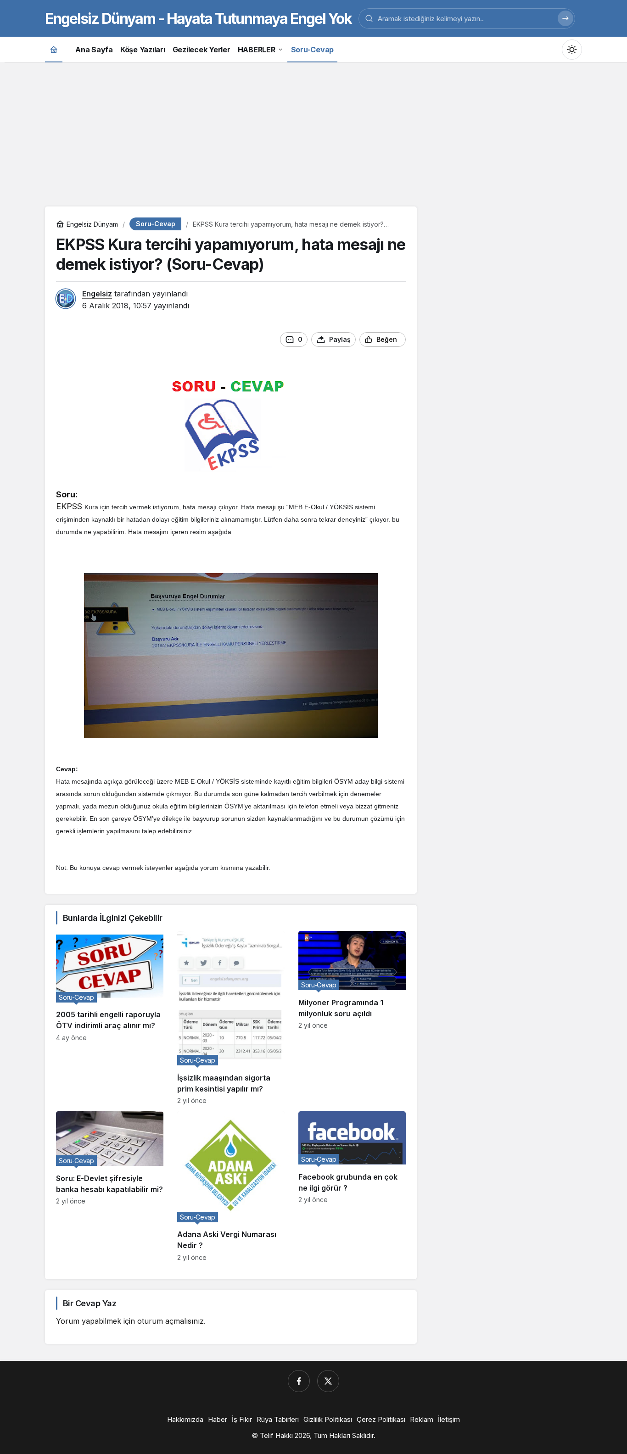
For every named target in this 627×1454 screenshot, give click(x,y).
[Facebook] (299, 1381)
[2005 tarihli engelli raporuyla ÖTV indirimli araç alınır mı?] (109, 1017)
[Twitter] (328, 1381)
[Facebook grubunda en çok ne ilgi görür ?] (352, 1186)
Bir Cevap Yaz (89, 1303)
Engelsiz (97, 293)
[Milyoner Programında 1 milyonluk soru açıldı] (352, 1017)
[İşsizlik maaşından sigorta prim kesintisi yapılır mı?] (231, 1017)
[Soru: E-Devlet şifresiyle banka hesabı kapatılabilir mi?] (109, 1186)
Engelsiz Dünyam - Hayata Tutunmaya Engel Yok (198, 19)
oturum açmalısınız (170, 1321)
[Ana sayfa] (54, 49)
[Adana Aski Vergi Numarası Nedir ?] (231, 1186)
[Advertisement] (313, 133)
